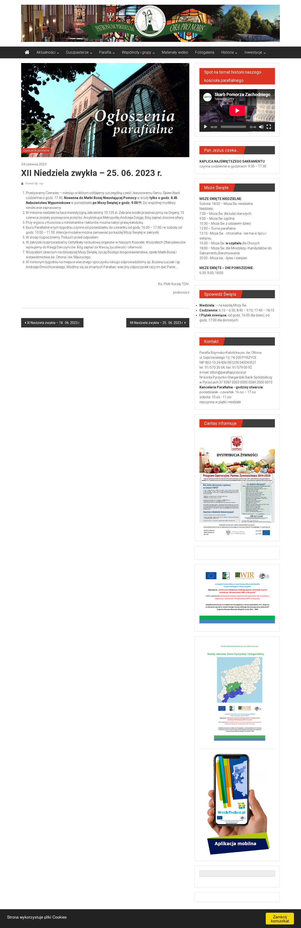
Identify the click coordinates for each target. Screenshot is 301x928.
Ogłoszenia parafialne (36, 150)
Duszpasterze (77, 52)
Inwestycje (253, 52)
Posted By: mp (33, 183)
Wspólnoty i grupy (136, 52)
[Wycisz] (261, 126)
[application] (237, 110)
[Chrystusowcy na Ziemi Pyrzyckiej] (27, 52)
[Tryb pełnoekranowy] (268, 126)
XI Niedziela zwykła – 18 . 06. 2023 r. (53, 323)
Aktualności (45, 52)
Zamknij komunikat (280, 919)
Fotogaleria (204, 52)
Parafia (105, 52)
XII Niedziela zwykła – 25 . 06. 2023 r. (156, 323)
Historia (227, 52)
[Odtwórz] (205, 126)
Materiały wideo (175, 52)
